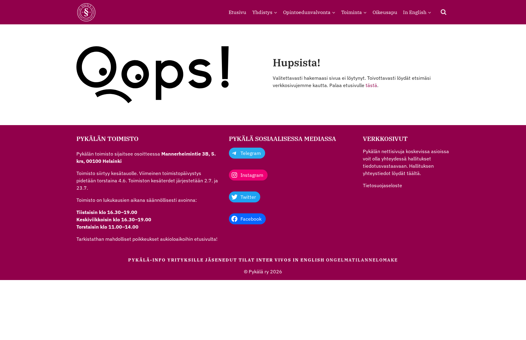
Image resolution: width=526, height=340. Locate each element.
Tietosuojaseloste (382, 185)
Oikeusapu (385, 12)
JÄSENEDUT (221, 260)
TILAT (247, 260)
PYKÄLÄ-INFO (147, 260)
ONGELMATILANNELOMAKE (362, 260)
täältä (413, 173)
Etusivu (237, 12)
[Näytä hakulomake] (443, 12)
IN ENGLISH (308, 260)
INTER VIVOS (273, 260)
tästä (371, 85)
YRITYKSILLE (185, 260)
